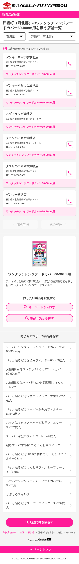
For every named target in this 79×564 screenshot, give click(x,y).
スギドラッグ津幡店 (19, 113)
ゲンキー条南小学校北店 (22, 57)
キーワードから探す (42, 307)
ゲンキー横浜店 (16, 194)
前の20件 (23, 224)
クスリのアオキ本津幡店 (22, 166)
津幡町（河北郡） (43, 36)
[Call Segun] (70, 64)
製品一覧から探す (42, 318)
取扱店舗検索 (9, 532)
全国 (22, 532)
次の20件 (56, 224)
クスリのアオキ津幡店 (20, 137)
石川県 (31, 532)
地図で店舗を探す (41, 522)
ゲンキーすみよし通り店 (22, 85)
